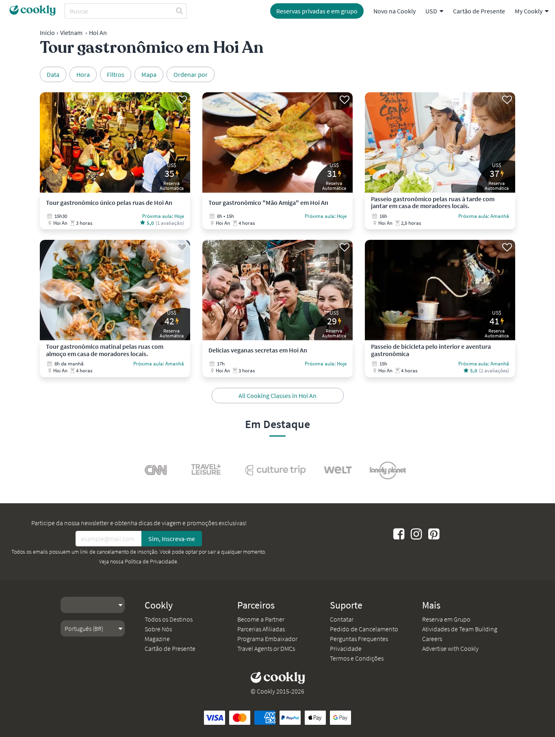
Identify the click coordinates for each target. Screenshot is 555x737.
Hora (83, 74)
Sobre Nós (158, 629)
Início (47, 32)
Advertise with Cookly (450, 648)
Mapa (148, 74)
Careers (432, 639)
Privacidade (346, 648)
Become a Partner (260, 619)
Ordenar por (190, 74)
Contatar (341, 619)
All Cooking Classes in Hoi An (277, 395)
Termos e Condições (357, 658)
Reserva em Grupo (446, 619)
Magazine (157, 639)
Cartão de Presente (479, 11)
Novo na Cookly (394, 11)
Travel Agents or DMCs (266, 648)
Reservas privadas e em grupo (317, 11)
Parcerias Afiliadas (261, 629)
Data (53, 74)
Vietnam (71, 32)
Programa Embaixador (267, 639)
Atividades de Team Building (459, 629)
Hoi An (98, 32)
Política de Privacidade (151, 561)
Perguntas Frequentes (359, 639)
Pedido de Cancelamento (364, 629)
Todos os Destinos (169, 619)
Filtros (115, 74)
